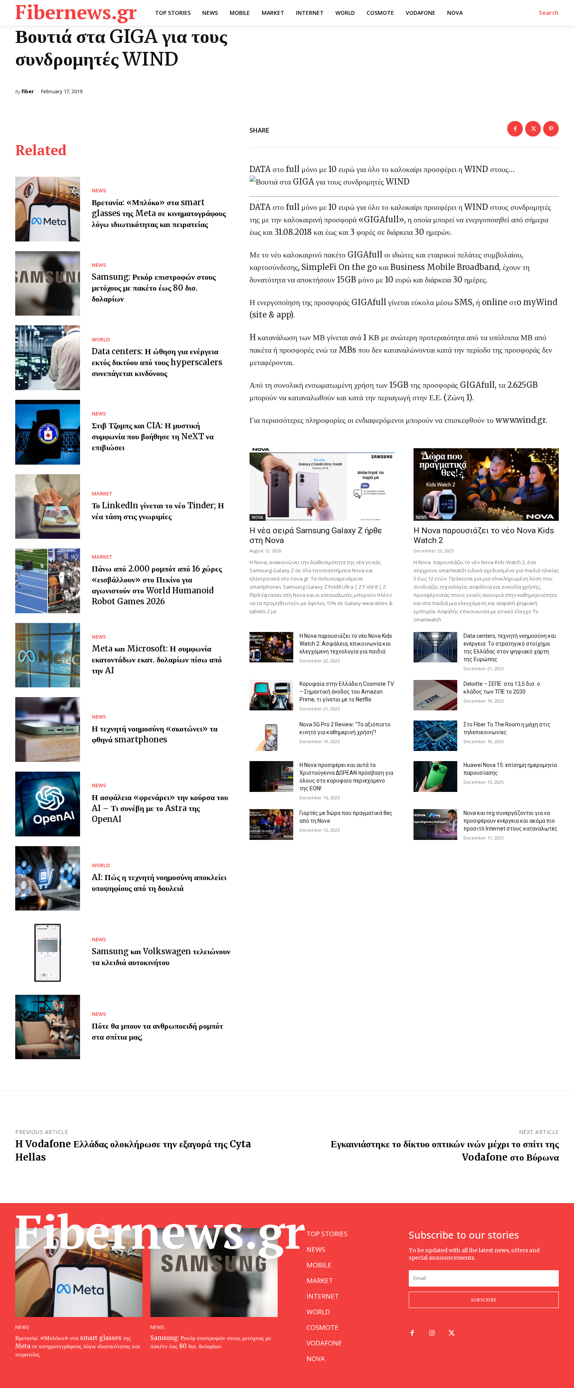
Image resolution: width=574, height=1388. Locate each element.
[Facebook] (515, 129)
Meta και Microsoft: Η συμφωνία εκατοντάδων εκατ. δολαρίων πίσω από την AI (157, 659)
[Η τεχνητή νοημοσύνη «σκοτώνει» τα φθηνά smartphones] (47, 729)
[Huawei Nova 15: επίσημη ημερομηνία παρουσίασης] (435, 776)
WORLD (101, 339)
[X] (533, 129)
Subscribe (484, 1300)
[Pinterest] (551, 129)
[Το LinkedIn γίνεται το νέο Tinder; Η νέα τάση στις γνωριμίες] (47, 506)
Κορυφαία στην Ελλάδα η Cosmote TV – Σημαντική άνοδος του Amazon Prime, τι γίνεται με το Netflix (346, 692)
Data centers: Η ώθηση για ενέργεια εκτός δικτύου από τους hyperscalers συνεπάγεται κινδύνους (157, 362)
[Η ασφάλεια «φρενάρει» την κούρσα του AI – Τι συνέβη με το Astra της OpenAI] (47, 804)
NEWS (99, 190)
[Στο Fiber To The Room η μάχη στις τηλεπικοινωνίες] (435, 736)
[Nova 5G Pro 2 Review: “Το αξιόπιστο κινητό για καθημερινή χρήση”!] (271, 736)
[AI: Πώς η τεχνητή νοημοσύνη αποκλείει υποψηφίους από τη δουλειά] (47, 878)
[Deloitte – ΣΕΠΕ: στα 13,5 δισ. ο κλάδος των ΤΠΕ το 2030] (435, 695)
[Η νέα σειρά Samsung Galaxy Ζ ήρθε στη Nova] (322, 484)
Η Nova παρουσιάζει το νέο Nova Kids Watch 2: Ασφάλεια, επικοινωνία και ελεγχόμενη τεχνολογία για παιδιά (345, 644)
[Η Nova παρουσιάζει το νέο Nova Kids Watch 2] (486, 484)
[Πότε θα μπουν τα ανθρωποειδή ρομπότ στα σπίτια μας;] (47, 1027)
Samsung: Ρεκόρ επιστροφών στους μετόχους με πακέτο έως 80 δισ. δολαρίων (154, 288)
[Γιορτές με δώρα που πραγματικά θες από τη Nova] (271, 824)
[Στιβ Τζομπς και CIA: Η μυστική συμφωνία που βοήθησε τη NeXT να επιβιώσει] (47, 432)
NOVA (257, 517)
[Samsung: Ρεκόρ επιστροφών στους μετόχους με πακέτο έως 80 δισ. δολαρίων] (47, 283)
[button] (549, 13)
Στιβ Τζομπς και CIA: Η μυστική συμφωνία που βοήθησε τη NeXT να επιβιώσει (153, 436)
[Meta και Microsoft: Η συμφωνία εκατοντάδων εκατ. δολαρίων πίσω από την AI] (47, 655)
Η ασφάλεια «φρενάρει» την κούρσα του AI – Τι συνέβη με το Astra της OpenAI (160, 808)
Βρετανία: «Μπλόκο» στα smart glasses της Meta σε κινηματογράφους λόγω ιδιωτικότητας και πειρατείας (159, 213)
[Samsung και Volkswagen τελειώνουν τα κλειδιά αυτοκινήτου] (47, 952)
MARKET (102, 493)
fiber (27, 91)
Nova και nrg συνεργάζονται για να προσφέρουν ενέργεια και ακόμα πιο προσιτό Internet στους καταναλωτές (510, 821)
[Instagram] (432, 1334)
